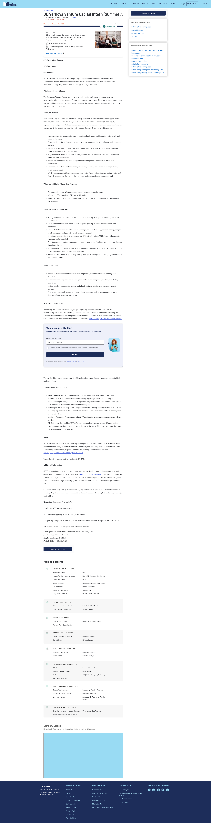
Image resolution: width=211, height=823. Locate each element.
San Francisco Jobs (99, 793)
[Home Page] (10, 4)
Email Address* (53, 339)
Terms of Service (71, 362)
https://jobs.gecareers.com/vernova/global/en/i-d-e (63, 452)
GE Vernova (48, 10)
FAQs (68, 793)
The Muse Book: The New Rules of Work (130, 794)
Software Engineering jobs (141, 27)
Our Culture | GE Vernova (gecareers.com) (105, 318)
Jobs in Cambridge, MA (139, 64)
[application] (83, 755)
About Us (69, 790)
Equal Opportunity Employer (90, 474)
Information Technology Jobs (102, 807)
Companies (126, 4)
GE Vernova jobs (137, 33)
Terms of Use (71, 807)
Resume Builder (140, 4)
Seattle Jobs (96, 797)
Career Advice (71, 804)
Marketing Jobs (97, 804)
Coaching (163, 4)
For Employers (124, 790)
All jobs (134, 37)
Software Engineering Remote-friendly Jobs (147, 70)
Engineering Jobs (98, 800)
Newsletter (176, 4)
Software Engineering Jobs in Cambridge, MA (147, 72)
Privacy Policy (81, 362)
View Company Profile (54, 53)
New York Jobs (97, 790)
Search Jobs (70, 797)
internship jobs (137, 30)
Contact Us (70, 814)
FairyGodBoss (71, 818)
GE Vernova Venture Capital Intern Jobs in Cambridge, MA (146, 57)
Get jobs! (75, 354)
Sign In (204, 4)
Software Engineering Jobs (141, 67)
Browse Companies (73, 800)
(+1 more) (72, 17)
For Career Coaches (126, 799)
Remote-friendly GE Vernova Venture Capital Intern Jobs (147, 52)
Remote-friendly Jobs (139, 61)
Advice (153, 4)
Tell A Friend (123, 802)
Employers (192, 4)
